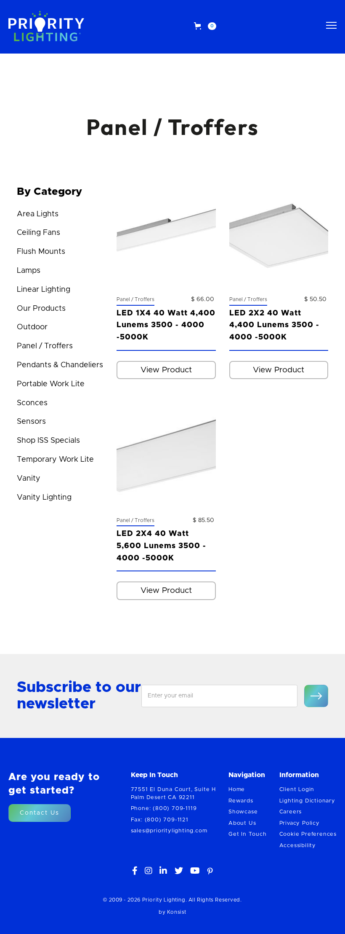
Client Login (297, 789)
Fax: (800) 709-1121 (159, 820)
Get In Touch (247, 834)
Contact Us (39, 813)
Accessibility (297, 845)
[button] (205, 26)
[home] (46, 26)
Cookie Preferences (308, 834)
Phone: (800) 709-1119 (164, 808)
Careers (290, 812)
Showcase (242, 812)
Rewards (240, 801)
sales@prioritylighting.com (169, 831)
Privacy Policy (299, 823)
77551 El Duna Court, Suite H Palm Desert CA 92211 (173, 793)
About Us (242, 823)
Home (236, 789)
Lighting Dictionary (307, 801)
